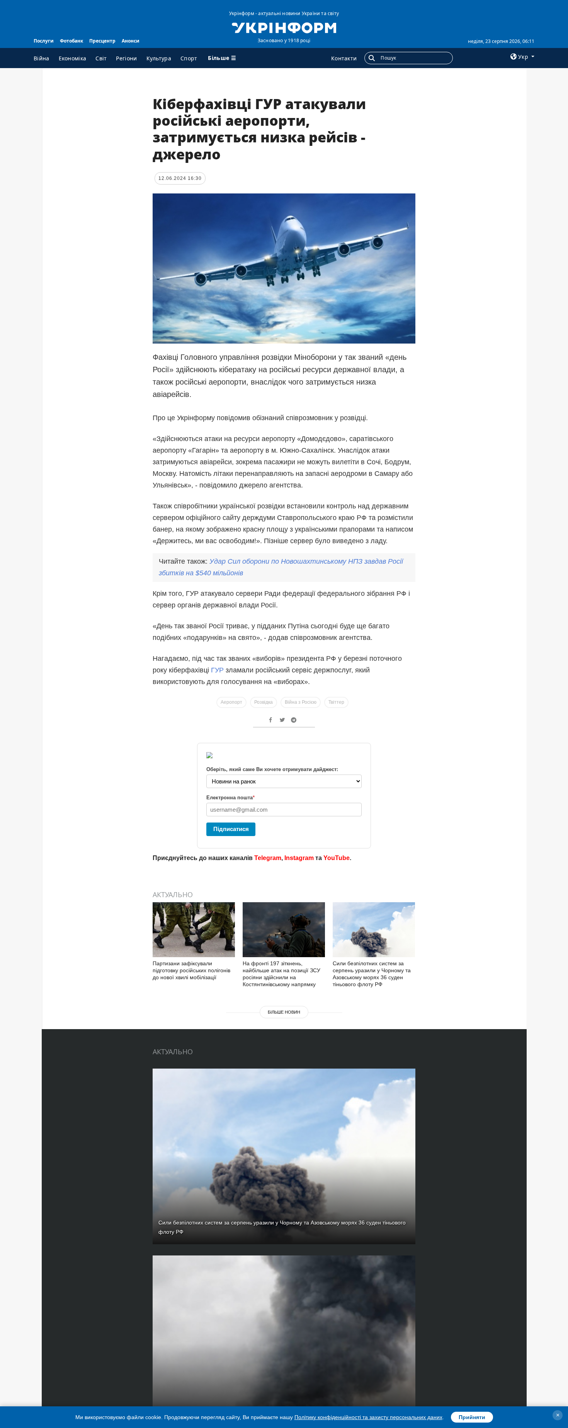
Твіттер (336, 702)
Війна (41, 58)
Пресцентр (102, 41)
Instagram (299, 858)
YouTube (336, 858)
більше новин (284, 1012)
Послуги (44, 41)
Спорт (188, 58)
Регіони (126, 58)
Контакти (344, 58)
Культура (158, 58)
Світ (101, 58)
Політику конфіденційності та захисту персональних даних (368, 1417)
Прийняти (472, 1417)
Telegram (267, 858)
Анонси (130, 41)
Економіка (73, 58)
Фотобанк (71, 41)
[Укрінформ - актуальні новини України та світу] (284, 27)
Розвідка (263, 702)
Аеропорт (231, 702)
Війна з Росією (300, 702)
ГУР (217, 670)
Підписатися (231, 829)
